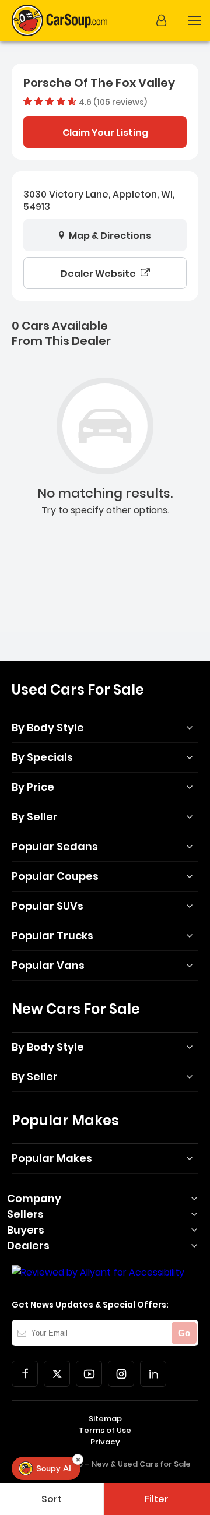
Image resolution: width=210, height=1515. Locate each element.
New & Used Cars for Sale (141, 1464)
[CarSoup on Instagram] (121, 1374)
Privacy (105, 1441)
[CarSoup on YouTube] (89, 1374)
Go (184, 1333)
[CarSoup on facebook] (25, 1374)
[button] (163, 20)
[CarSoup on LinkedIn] (153, 1374)
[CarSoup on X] (57, 1374)
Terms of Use (105, 1430)
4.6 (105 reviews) (113, 101)
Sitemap (105, 1418)
